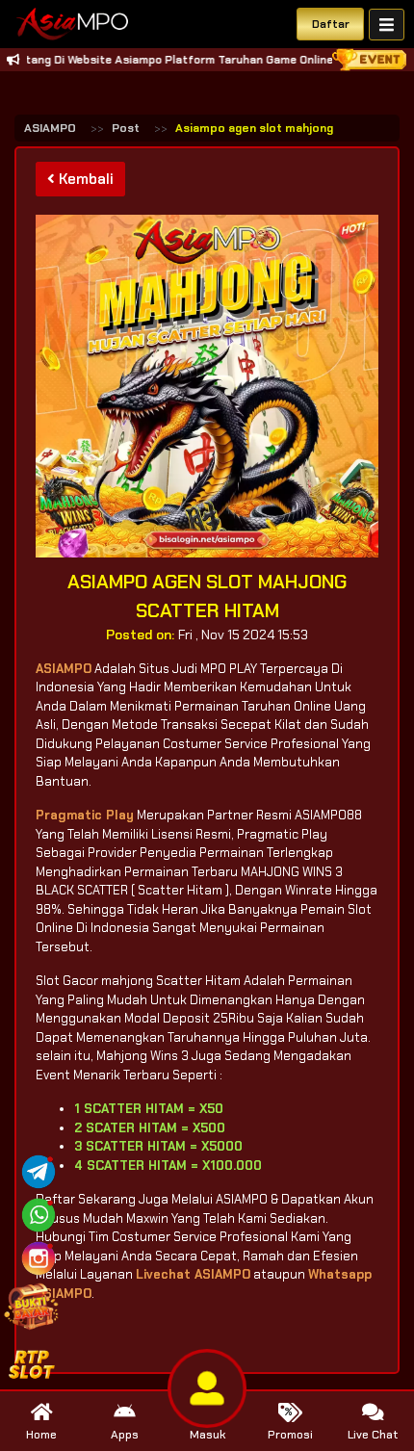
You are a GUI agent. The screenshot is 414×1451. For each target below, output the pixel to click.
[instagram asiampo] (38, 1257)
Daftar (330, 24)
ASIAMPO (50, 128)
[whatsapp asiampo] (38, 1214)
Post (126, 128)
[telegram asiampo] (38, 1170)
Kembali (84, 179)
